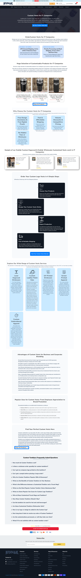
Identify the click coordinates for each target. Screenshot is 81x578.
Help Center (50, 555)
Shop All (21, 571)
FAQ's (49, 553)
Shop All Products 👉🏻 (40, 104)
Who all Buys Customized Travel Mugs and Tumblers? (30, 495)
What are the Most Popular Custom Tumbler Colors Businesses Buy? (34, 488)
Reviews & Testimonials (66, 555)
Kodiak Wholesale (14, 575)
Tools (49, 557)
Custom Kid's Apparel (23, 567)
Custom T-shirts (22, 559)
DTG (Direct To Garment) (38, 561)
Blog (63, 553)
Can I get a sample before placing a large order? (28, 473)
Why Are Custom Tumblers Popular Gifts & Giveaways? (30, 477)
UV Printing (36, 555)
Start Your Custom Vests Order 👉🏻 (40, 254)
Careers (63, 561)
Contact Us (64, 557)
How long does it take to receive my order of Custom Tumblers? (33, 513)
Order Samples (22, 569)
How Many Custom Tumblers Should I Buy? (26, 499)
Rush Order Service (37, 565)
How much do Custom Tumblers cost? (24, 463)
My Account (70, 3)
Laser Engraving (37, 553)
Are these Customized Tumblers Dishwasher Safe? (28, 506)
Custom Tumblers (23, 553)
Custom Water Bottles (24, 555)
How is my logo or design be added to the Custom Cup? (30, 510)
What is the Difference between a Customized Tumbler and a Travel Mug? (36, 484)
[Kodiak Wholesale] (8, 3)
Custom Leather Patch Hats (24, 557)
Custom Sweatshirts (23, 561)
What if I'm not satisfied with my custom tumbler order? (30, 521)
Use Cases (50, 567)
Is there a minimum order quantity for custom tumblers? (30, 466)
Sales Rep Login (51, 571)
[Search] (52, 4)
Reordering (50, 563)
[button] (32, 7)
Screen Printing (36, 557)
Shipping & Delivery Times (52, 565)
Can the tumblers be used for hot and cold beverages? (30, 502)
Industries (50, 569)
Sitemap (63, 563)
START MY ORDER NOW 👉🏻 (40, 529)
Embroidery (36, 559)
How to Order (50, 561)
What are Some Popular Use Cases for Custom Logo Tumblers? (32, 492)
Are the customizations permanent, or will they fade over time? (32, 517)
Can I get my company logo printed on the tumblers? (29, 470)
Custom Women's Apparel (24, 565)
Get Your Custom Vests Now (40, 25)
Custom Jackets (22, 563)
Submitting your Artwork (52, 559)
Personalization (36, 563)
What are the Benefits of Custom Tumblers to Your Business (31, 481)
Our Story (64, 559)
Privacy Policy (64, 565)
